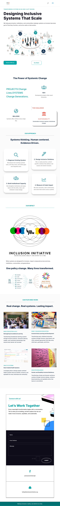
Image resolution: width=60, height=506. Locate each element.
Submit (46, 460)
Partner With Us (10, 62)
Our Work (36, 62)
